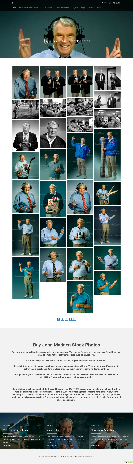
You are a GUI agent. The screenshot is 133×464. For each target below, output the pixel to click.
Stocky (72, 456)
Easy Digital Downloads (86, 456)
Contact (90, 8)
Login (83, 8)
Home (14, 8)
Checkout (99, 8)
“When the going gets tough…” (17, 430)
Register (75, 8)
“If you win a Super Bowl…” (104, 430)
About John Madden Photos (28, 8)
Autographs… (53, 430)
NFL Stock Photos (47, 8)
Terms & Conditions (63, 8)
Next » (73, 319)
